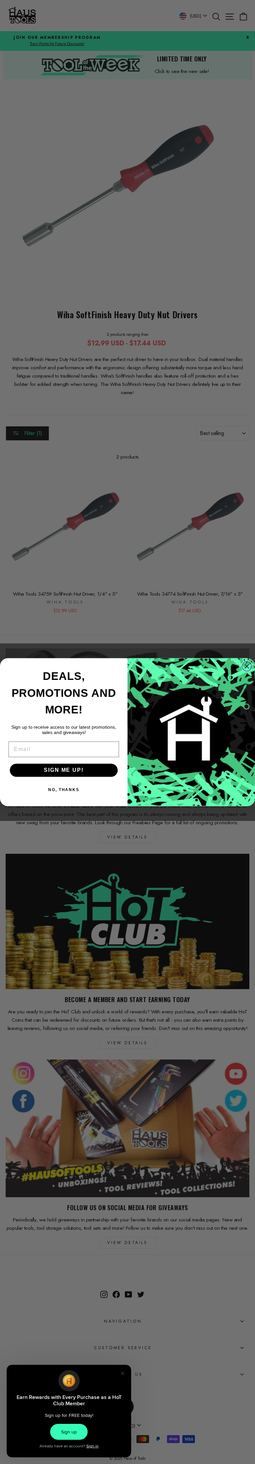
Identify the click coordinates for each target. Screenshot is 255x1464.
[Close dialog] (247, 666)
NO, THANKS (63, 789)
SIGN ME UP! (63, 770)
